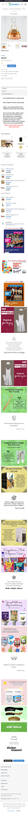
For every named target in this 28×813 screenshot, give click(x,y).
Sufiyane (3, 55)
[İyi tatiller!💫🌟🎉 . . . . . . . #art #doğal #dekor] (14, 586)
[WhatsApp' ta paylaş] (2, 78)
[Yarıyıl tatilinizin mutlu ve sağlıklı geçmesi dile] (14, 613)
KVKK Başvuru (4, 789)
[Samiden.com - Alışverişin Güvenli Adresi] (13, 4)
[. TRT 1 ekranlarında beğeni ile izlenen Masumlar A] (14, 320)
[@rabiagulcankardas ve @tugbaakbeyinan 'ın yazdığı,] (14, 559)
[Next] (25, 28)
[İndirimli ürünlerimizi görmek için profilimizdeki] (14, 639)
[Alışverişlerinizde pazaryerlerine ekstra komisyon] (14, 746)
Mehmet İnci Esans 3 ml (7, 153)
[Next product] (13, 11)
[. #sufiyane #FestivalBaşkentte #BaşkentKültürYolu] (14, 240)
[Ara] (6, 4)
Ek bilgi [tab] (4, 91)
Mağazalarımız (4, 783)
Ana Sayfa (5, 8)
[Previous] (3, 28)
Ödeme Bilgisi (4, 769)
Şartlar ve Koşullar (5, 775)
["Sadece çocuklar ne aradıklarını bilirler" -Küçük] (14, 666)
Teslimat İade (4, 772)
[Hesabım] (22, 4)
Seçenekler (7, 156)
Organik (11, 73)
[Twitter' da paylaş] (7, 78)
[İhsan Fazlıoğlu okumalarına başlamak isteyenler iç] (14, 533)
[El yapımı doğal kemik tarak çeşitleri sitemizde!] (14, 719)
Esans (23, 8)
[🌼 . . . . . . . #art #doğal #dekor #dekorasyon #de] (14, 453)
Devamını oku (20, 156)
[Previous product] (15, 11)
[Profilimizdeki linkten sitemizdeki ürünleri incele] (14, 400)
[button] (3, 4)
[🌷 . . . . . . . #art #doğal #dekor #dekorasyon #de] (14, 506)
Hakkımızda (3, 780)
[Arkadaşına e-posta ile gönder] (9, 78)
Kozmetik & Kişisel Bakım (15, 8)
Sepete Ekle (12, 65)
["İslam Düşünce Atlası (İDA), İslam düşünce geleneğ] (14, 480)
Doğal (6, 73)
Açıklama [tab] (4, 88)
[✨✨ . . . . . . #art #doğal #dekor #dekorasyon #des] (14, 426)
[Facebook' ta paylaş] (4, 78)
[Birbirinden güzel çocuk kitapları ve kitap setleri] (14, 692)
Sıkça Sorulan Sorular (6, 766)
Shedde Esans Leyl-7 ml (21, 153)
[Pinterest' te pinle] (11, 78)
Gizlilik (2, 786)
